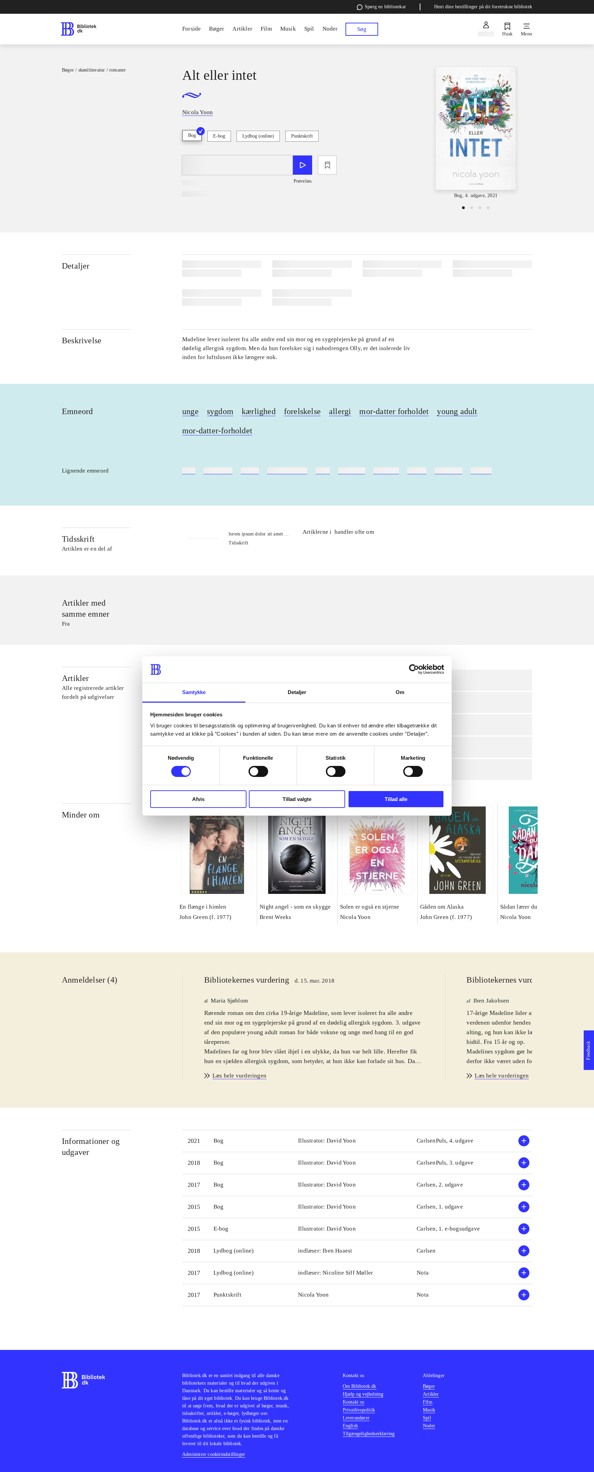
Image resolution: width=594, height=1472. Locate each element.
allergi (340, 411)
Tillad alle (396, 799)
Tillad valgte (297, 799)
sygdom (220, 411)
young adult (457, 411)
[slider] (476, 132)
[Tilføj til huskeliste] (327, 165)
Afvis (198, 799)
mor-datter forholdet (394, 411)
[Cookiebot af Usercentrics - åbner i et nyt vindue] (414, 669)
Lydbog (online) (258, 136)
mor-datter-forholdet (217, 430)
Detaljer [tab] (297, 692)
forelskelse (302, 411)
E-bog (219, 136)
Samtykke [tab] (194, 692)
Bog (192, 135)
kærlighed (259, 411)
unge (190, 411)
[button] (357, 1141)
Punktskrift (302, 136)
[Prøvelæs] (302, 165)
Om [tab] (400, 692)
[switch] (258, 771)
